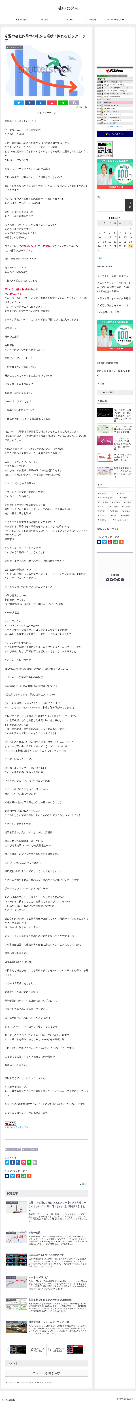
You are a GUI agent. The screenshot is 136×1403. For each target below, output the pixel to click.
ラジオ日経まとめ (31, 1149)
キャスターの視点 (14, 1149)
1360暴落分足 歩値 (108, 312)
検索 (99, 197)
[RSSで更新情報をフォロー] (29, 1176)
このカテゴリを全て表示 (115, 126)
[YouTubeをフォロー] (18, 1176)
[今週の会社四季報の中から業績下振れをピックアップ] (41, 102)
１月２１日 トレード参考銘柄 (114, 298)
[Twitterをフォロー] (12, 1176)
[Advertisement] (115, 45)
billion (115, 574)
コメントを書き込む (46, 1373)
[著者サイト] (7, 1176)
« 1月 (99, 257)
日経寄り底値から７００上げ (112, 305)
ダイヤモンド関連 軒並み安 (112, 276)
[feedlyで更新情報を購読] (23, 1176)
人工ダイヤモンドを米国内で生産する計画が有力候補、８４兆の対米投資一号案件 (114, 287)
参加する (129, 129)
